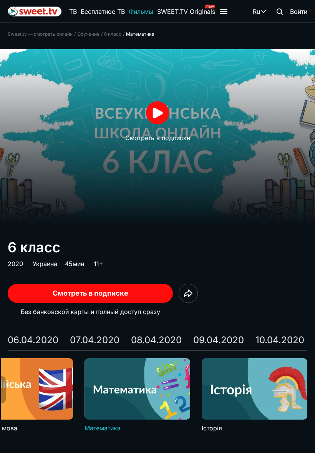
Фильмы (141, 11)
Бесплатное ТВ (103, 11)
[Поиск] (279, 11)
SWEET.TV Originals (186, 11)
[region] (157, 395)
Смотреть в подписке (90, 293)
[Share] (188, 293)
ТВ (73, 11)
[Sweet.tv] (34, 12)
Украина (45, 264)
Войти (298, 11)
